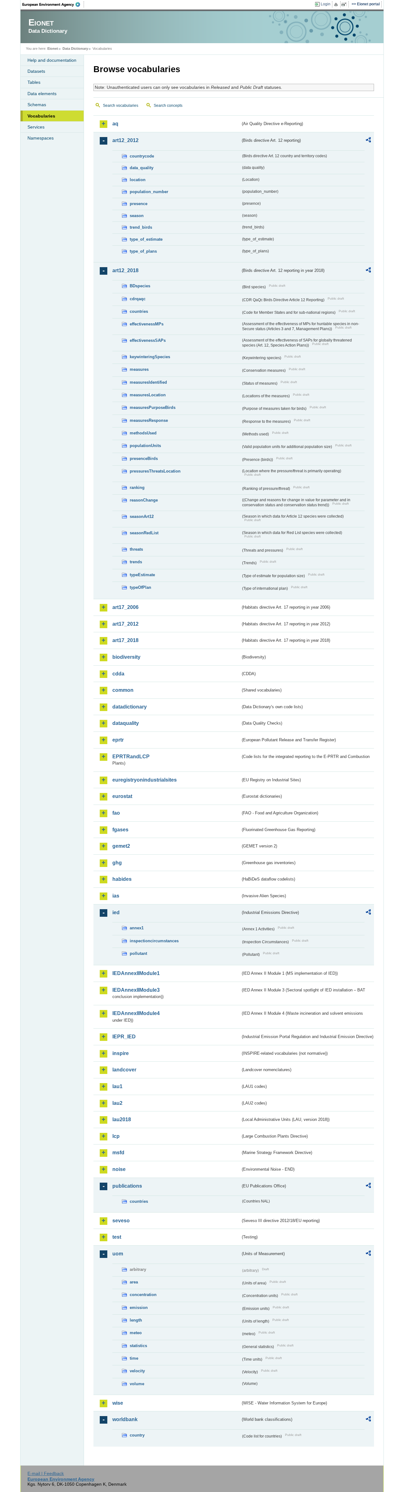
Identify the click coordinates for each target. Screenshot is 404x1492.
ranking (137, 487)
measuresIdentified (148, 382)
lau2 (117, 1103)
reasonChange (144, 500)
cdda (118, 673)
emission (139, 1307)
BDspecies (140, 286)
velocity (137, 1371)
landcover (124, 1069)
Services (36, 126)
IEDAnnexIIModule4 (136, 1013)
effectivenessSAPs (148, 340)
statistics (138, 1345)
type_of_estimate (146, 239)
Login (325, 4)
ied (116, 912)
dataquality (125, 723)
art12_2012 (125, 140)
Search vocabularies (120, 105)
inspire (120, 1053)
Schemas (36, 104)
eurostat (122, 796)
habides (122, 879)
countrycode (142, 156)
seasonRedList (144, 533)
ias (115, 895)
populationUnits (145, 445)
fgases (120, 829)
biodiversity (126, 657)
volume (137, 1383)
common (123, 690)
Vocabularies (41, 115)
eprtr (118, 740)
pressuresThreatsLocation (155, 471)
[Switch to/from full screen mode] (345, 4)
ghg (117, 862)
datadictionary (129, 706)
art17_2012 (125, 624)
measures (139, 369)
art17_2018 (125, 640)
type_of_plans (143, 251)
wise (117, 1403)
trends (136, 562)
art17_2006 (125, 607)
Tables (33, 82)
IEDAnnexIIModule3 (136, 990)
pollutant (138, 953)
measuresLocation (148, 395)
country (137, 1435)
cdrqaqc (138, 298)
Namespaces (40, 138)
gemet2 (121, 846)
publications (127, 1186)
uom (117, 1253)
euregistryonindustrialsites (144, 780)
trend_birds (141, 227)
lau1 (117, 1086)
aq (115, 123)
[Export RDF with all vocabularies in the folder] (368, 141)
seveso (121, 1220)
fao (116, 813)
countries (139, 311)
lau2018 (121, 1119)
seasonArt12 (142, 516)
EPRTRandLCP (131, 756)
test (116, 1237)
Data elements (41, 93)
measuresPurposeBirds (152, 407)
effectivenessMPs (146, 324)
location (138, 179)
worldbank (125, 1419)
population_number (149, 191)
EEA (53, 4)
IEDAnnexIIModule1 (136, 973)
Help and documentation (51, 60)
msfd (118, 1152)
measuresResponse (149, 420)
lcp (116, 1136)
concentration (143, 1294)
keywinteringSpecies (150, 356)
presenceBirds (144, 458)
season (137, 215)
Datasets (36, 71)
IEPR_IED (124, 1036)
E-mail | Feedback (45, 1473)
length (136, 1320)
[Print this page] (337, 4)
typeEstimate (142, 574)
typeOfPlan (140, 587)
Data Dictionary (75, 48)
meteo (136, 1332)
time (134, 1358)
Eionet (52, 48)
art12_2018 (125, 270)
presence (138, 203)
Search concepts (168, 105)
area (134, 1282)
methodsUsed (143, 433)
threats (136, 549)
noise (119, 1169)
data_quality (141, 167)
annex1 (137, 928)
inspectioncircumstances (154, 940)
